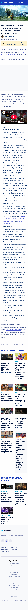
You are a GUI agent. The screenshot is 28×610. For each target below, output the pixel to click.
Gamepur (14, 568)
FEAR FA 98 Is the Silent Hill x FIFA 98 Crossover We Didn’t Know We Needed (21, 399)
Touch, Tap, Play (14, 589)
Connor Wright (5, 429)
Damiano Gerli (5, 402)
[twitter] (6, 540)
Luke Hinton (4, 454)
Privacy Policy (5, 551)
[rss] (2, 540)
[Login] (25, 2)
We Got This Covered (14, 576)
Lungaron (14, 218)
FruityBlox (14, 591)
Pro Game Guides (14, 563)
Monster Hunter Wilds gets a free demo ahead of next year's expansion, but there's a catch (21, 499)
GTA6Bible (14, 596)
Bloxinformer (14, 594)
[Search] (15, 2)
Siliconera (14, 574)
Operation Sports (14, 585)
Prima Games (14, 572)
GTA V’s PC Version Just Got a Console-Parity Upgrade (7, 397)
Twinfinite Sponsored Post (20, 470)
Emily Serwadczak (6, 372)
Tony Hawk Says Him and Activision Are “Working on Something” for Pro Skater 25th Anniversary (7, 447)
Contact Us (13, 547)
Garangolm (6, 218)
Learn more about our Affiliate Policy (9, 347)
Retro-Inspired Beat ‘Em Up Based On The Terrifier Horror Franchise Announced (7, 422)
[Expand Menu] (22, 2)
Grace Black (18, 382)
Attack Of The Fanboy (14, 570)
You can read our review (13, 329)
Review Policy (14, 549)
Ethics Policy (4, 549)
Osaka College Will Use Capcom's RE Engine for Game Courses (6, 497)
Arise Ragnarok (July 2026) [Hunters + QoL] (7, 520)
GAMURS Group (23, 600)
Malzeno (22, 216)
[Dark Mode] (19, 2)
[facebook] (10, 540)
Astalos (20, 218)
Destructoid (14, 578)
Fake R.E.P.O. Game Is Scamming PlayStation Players (6, 367)
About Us (3, 547)
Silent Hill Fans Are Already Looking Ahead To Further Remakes (20, 421)
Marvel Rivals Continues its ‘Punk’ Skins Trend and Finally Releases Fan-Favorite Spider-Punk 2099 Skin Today (20, 371)
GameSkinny (14, 583)
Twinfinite (14, 565)
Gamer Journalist (14, 581)
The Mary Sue (14, 587)
